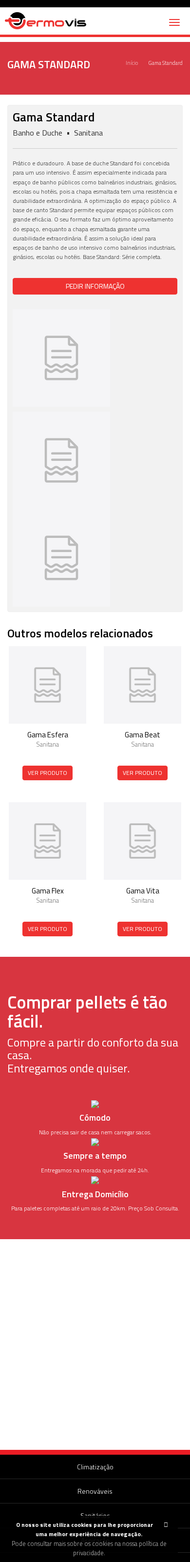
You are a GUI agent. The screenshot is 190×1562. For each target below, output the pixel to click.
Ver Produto (47, 772)
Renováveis (95, 1491)
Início (132, 63)
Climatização (95, 1467)
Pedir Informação (95, 286)
